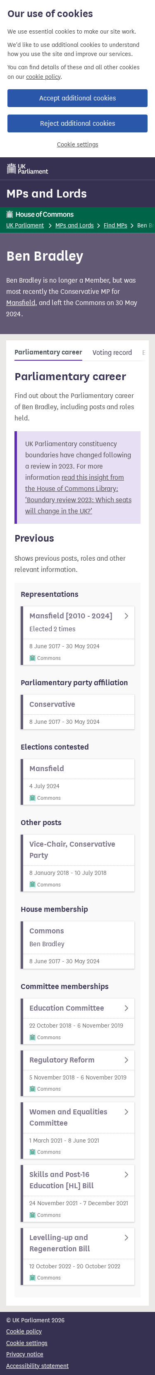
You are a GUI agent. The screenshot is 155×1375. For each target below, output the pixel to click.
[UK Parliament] (27, 168)
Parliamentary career (48, 352)
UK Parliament (25, 225)
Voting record (112, 353)
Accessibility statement (37, 1366)
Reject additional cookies (77, 123)
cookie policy (43, 77)
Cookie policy (24, 1331)
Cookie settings (77, 144)
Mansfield (20, 303)
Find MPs (115, 225)
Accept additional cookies (77, 98)
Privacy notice (24, 1354)
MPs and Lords (46, 193)
